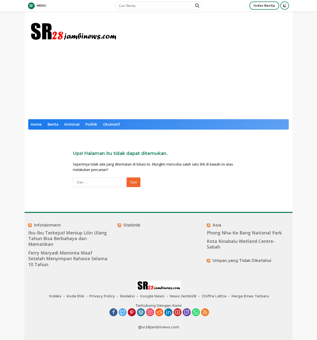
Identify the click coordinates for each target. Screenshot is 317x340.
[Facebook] (113, 312)
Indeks (55, 296)
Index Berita (264, 5)
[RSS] (205, 312)
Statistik (131, 225)
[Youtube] (178, 312)
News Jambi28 (183, 296)
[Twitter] (123, 312)
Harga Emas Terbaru (250, 296)
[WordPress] (141, 312)
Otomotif (111, 124)
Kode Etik (75, 296)
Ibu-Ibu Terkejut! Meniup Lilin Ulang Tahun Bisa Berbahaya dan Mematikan (67, 238)
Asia (216, 225)
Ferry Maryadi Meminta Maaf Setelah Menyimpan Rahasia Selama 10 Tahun (67, 258)
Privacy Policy (102, 296)
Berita (53, 124)
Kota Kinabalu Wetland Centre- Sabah (241, 244)
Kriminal (71, 124)
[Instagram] (150, 312)
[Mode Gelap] (284, 5)
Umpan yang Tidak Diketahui (241, 260)
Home (36, 124)
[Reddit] (159, 312)
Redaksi (127, 296)
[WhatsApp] (196, 312)
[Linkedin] (168, 312)
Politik (91, 124)
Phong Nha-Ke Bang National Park (244, 233)
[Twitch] (187, 312)
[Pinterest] (132, 312)
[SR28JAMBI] (73, 30)
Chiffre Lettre (214, 296)
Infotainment (47, 225)
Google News (152, 296)
